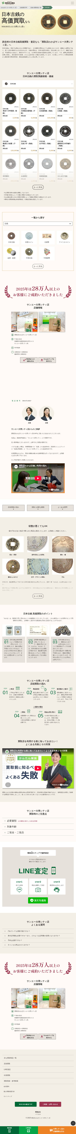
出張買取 (7, 1075)
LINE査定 (7, 1069)
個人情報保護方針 (9, 1091)
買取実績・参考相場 (11, 1081)
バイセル (38, 1114)
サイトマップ (8, 1096)
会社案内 (6, 1086)
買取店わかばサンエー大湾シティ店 (40, 1118)
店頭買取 (7, 1063)
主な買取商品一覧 (10, 1058)
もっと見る (38, 187)
